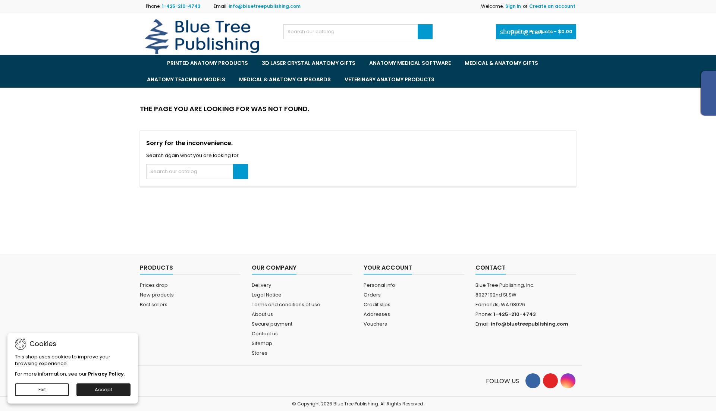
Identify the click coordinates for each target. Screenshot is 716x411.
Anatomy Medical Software (410, 63)
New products (157, 294)
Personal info (379, 285)
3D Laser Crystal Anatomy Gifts (308, 63)
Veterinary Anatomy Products (389, 79)
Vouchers (375, 323)
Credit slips (377, 304)
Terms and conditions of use (286, 304)
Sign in (513, 6)
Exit (42, 389)
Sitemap (262, 343)
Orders (372, 294)
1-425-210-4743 (181, 6)
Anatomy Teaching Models (186, 79)
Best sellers (153, 304)
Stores (259, 353)
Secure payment (272, 323)
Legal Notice (267, 294)
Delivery (261, 285)
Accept (103, 389)
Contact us (265, 333)
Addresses (377, 314)
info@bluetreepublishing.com (265, 6)
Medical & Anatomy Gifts (501, 63)
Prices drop (154, 285)
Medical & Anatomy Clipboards (285, 79)
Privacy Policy (106, 373)
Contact (490, 267)
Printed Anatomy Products (207, 63)
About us (262, 314)
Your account (388, 267)
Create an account (552, 6)
